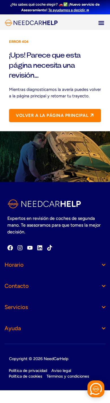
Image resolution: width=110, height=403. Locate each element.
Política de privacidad (28, 370)
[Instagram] (20, 248)
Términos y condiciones (68, 376)
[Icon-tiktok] (49, 248)
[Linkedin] (40, 248)
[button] (101, 22)
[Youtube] (30, 248)
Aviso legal (61, 370)
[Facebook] (10, 248)
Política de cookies (25, 376)
